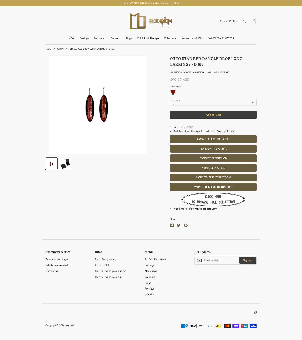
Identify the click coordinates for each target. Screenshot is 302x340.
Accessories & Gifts (192, 38)
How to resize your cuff (109, 277)
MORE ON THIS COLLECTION (213, 177)
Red (173, 92)
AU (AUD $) (227, 21)
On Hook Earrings (218, 72)
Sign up (247, 260)
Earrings (84, 38)
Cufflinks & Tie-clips (148, 38)
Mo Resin (70, 325)
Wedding (150, 295)
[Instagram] (255, 312)
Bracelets (115, 38)
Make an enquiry (206, 209)
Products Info (103, 265)
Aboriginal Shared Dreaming (187, 72)
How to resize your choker (110, 271)
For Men (149, 289)
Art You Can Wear (155, 259)
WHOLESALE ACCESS (221, 38)
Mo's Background (105, 259)
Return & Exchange (56, 259)
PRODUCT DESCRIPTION (213, 158)
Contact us (51, 271)
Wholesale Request (56, 265)
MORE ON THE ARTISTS (213, 149)
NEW (71, 38)
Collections (170, 38)
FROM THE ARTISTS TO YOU (213, 139)
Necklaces (99, 38)
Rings (129, 38)
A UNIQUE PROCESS (213, 168)
